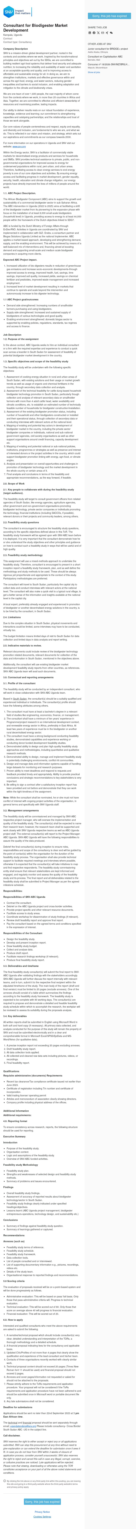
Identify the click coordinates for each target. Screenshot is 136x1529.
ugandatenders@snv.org (23, 1426)
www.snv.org (19, 146)
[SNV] (18, 12)
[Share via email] (102, 33)
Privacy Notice (42, 1511)
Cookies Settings (42, 1516)
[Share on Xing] (107, 33)
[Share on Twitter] (98, 33)
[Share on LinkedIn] (89, 33)
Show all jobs (94, 72)
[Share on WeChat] (111, 33)
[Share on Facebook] (94, 33)
